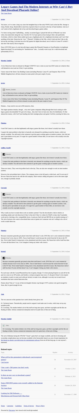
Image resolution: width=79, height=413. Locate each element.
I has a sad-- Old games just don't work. (15, 367)
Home (3, 406)
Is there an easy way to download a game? (16, 375)
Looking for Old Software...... (11, 393)
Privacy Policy (40, 406)
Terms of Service (29, 406)
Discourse (12, 410)
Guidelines (18, 406)
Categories (10, 406)
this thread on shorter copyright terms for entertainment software (20, 340)
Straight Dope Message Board (10, 2)
